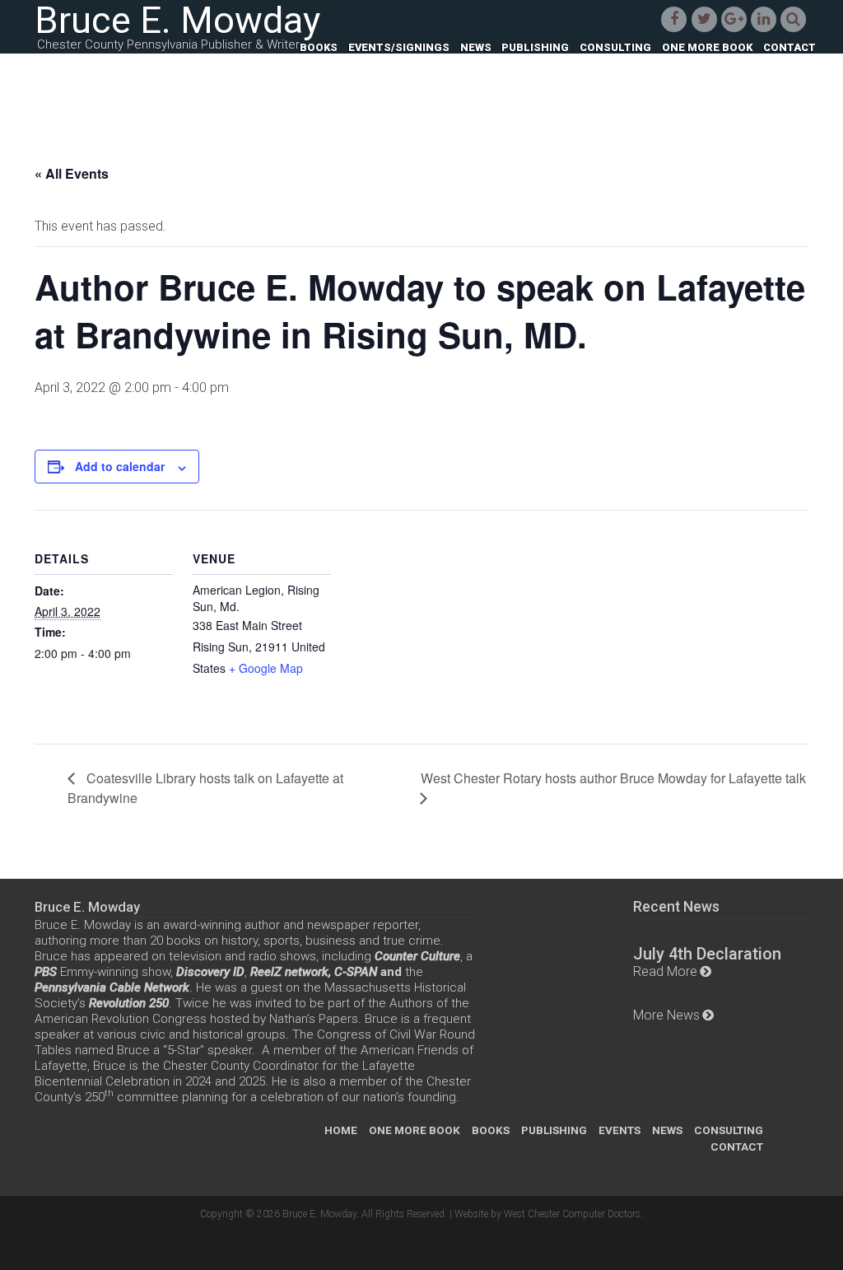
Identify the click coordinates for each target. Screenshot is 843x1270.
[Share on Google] (733, 18)
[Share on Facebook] (674, 18)
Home (340, 1130)
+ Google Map (266, 668)
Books (319, 48)
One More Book (707, 48)
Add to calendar (120, 466)
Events (619, 1130)
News (475, 48)
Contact (789, 48)
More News (666, 1015)
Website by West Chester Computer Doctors (547, 1214)
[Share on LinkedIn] (763, 18)
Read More (665, 971)
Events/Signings (398, 48)
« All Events (72, 173)
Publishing (535, 48)
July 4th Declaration (707, 954)
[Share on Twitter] (704, 18)
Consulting (615, 48)
